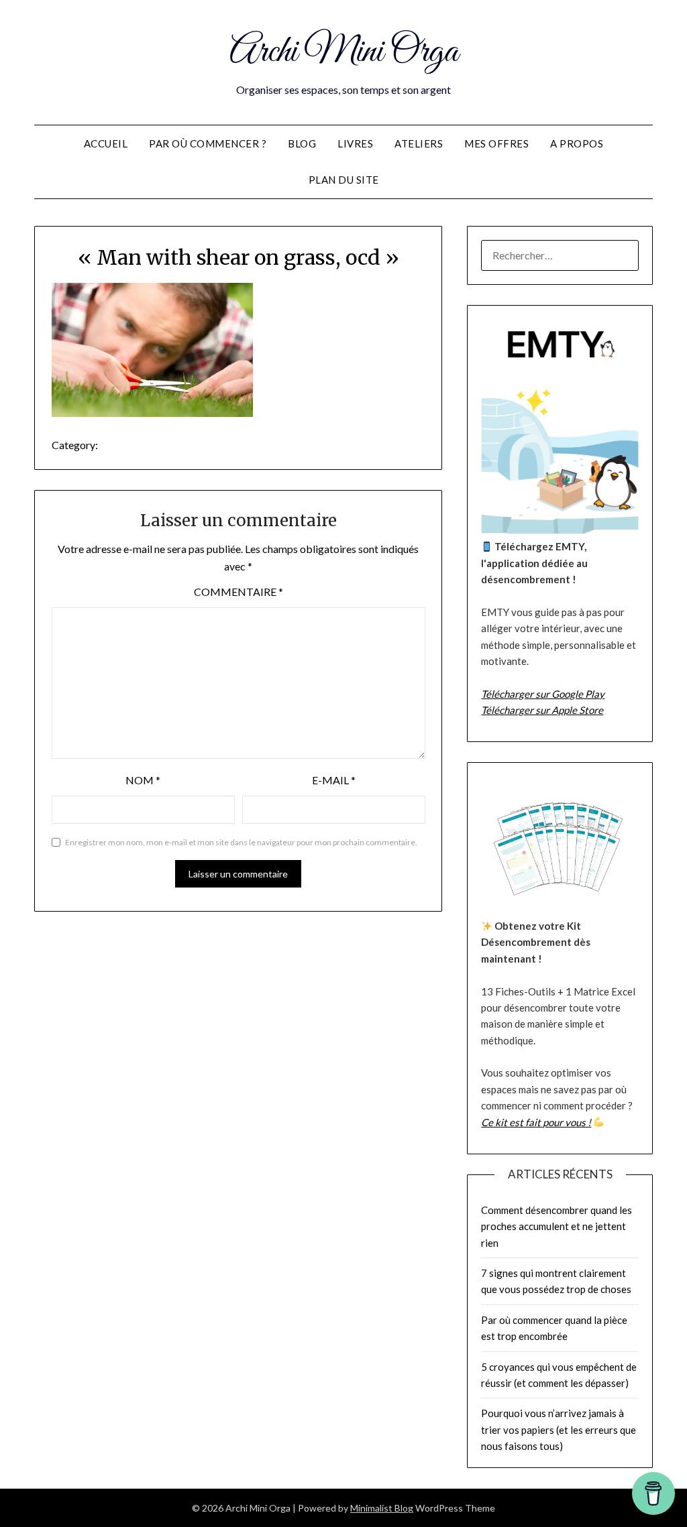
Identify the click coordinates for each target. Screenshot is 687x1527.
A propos (576, 143)
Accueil (106, 143)
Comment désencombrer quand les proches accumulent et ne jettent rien (556, 1226)
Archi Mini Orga (343, 52)
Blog (302, 143)
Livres (355, 143)
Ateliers (418, 143)
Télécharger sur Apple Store (542, 710)
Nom (142, 780)
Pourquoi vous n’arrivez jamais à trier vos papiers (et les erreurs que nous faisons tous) (558, 1429)
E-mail (334, 780)
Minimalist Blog (381, 1508)
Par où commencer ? (207, 143)
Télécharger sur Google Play (542, 694)
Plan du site (344, 180)
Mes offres (496, 143)
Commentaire (238, 591)
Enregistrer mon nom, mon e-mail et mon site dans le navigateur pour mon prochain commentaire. (241, 842)
